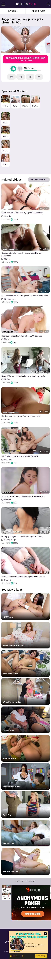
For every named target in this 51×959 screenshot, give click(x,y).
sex (25, 4)
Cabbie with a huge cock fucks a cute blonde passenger (21, 254)
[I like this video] (13, 69)
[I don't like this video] (20, 69)
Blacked (7, 339)
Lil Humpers (9, 299)
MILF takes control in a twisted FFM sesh (19, 456)
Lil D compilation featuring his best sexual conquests (24, 296)
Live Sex (12, 11)
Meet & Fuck (38, 11)
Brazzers (8, 459)
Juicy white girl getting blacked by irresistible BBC (23, 496)
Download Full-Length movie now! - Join (25, 59)
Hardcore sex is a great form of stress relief (20, 416)
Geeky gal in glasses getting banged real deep (22, 536)
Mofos (7, 259)
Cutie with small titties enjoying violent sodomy (22, 213)
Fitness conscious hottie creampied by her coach (23, 576)
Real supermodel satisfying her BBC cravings (21, 336)
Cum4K (7, 580)
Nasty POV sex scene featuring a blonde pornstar (23, 376)
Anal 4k (7, 216)
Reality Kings (10, 540)
